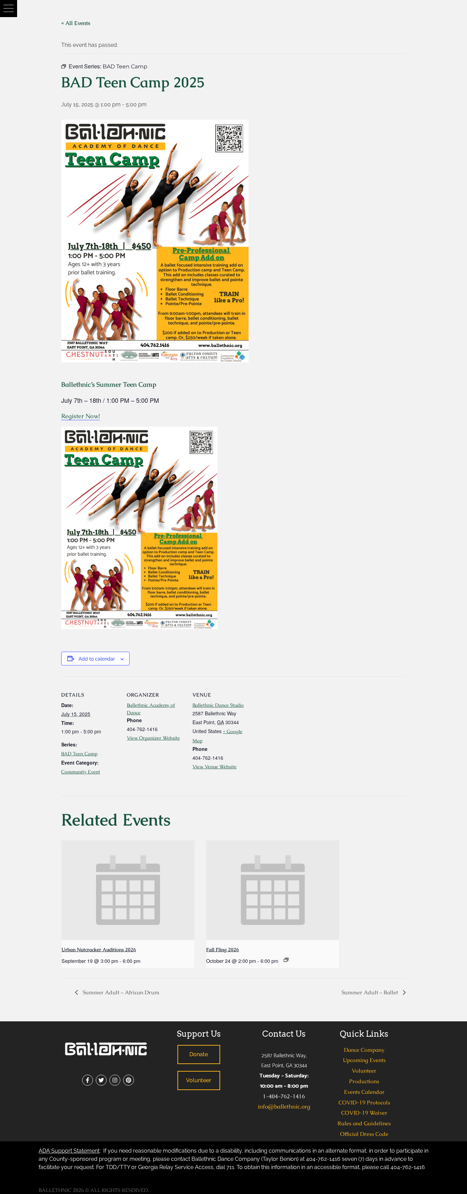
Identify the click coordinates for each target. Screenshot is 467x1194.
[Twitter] (101, 1080)
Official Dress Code (364, 1134)
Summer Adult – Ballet (370, 992)
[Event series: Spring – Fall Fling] (286, 960)
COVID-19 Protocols (364, 1102)
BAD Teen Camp (79, 754)
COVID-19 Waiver (364, 1112)
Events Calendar (364, 1092)
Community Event (80, 772)
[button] (8, 8)
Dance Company (364, 1049)
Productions (364, 1081)
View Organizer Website (153, 738)
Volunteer (364, 1070)
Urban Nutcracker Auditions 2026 (99, 949)
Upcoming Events (364, 1060)
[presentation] (128, 890)
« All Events (75, 23)
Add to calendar (97, 659)
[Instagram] (114, 1080)
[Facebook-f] (87, 1080)
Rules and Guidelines (364, 1123)
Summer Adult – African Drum (120, 992)
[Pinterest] (128, 1080)
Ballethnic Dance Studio (218, 705)
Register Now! (80, 416)
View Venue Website (214, 767)
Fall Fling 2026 (222, 949)
